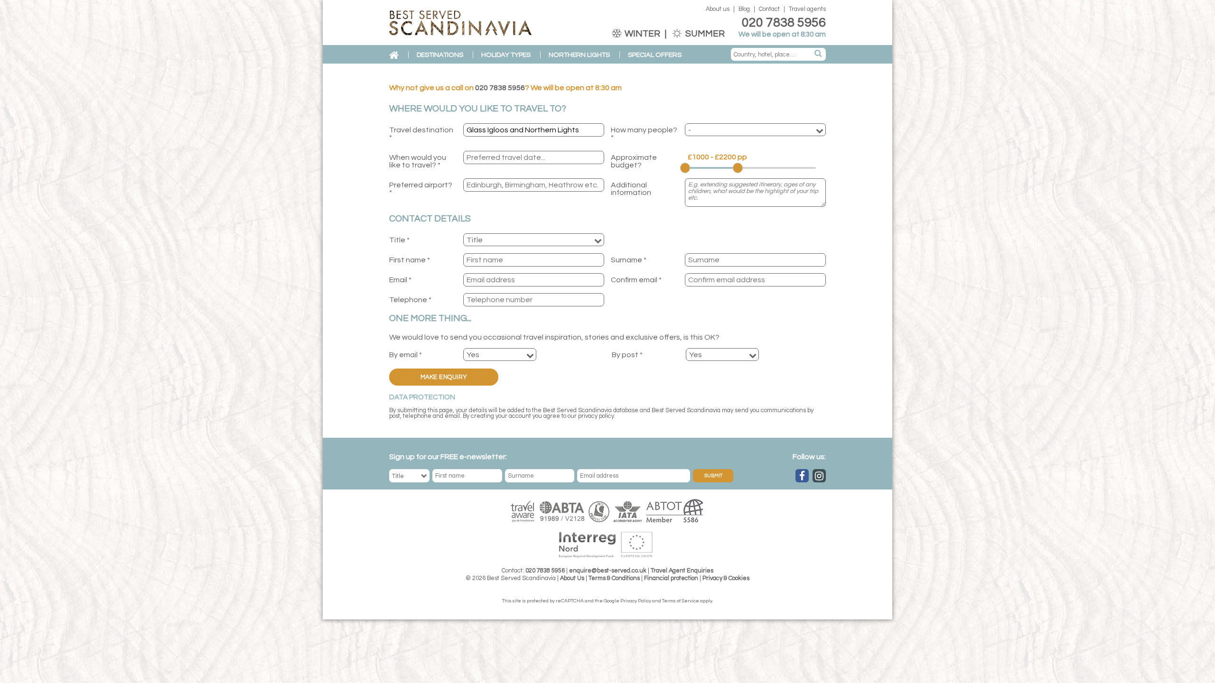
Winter (642, 33)
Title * (399, 240)
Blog (744, 9)
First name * (409, 260)
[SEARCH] (818, 54)
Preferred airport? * (420, 188)
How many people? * (644, 133)
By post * (627, 355)
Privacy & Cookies (725, 578)
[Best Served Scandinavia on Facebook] (802, 475)
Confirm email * (636, 280)
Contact (769, 9)
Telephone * (410, 300)
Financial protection (671, 578)
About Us (572, 578)
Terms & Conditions (614, 578)
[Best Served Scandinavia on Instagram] (819, 475)
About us (717, 9)
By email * (405, 355)
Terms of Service (680, 601)
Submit (713, 475)
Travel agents (807, 9)
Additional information (631, 188)
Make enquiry (444, 377)
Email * (400, 280)
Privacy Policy (635, 601)
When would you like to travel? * (417, 161)
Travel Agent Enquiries (682, 571)
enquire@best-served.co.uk (607, 571)
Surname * (628, 260)
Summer (704, 33)
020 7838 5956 (784, 22)
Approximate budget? (634, 161)
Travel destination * (421, 133)
